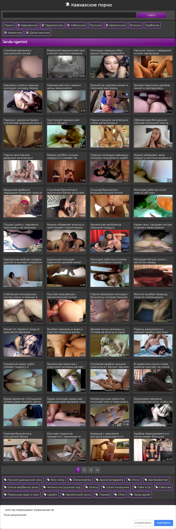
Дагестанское (39, 32)
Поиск (8, 25)
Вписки (135, 25)
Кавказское (28, 25)
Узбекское (78, 25)
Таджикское (53, 25)
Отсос (135, 480)
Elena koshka (81, 480)
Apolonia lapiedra (111, 480)
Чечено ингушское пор (63, 487)
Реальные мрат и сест (23, 494)
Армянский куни (78, 494)
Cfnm (121, 494)
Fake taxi (164, 487)
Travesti (104, 494)
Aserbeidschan (157, 480)
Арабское (152, 25)
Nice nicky (57, 480)
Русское (96, 25)
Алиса (93, 487)
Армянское (117, 25)
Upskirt (52, 494)
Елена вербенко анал (22, 487)
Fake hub (144, 487)
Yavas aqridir (142, 494)
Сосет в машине (117, 487)
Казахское (14, 32)
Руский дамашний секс (24, 480)
